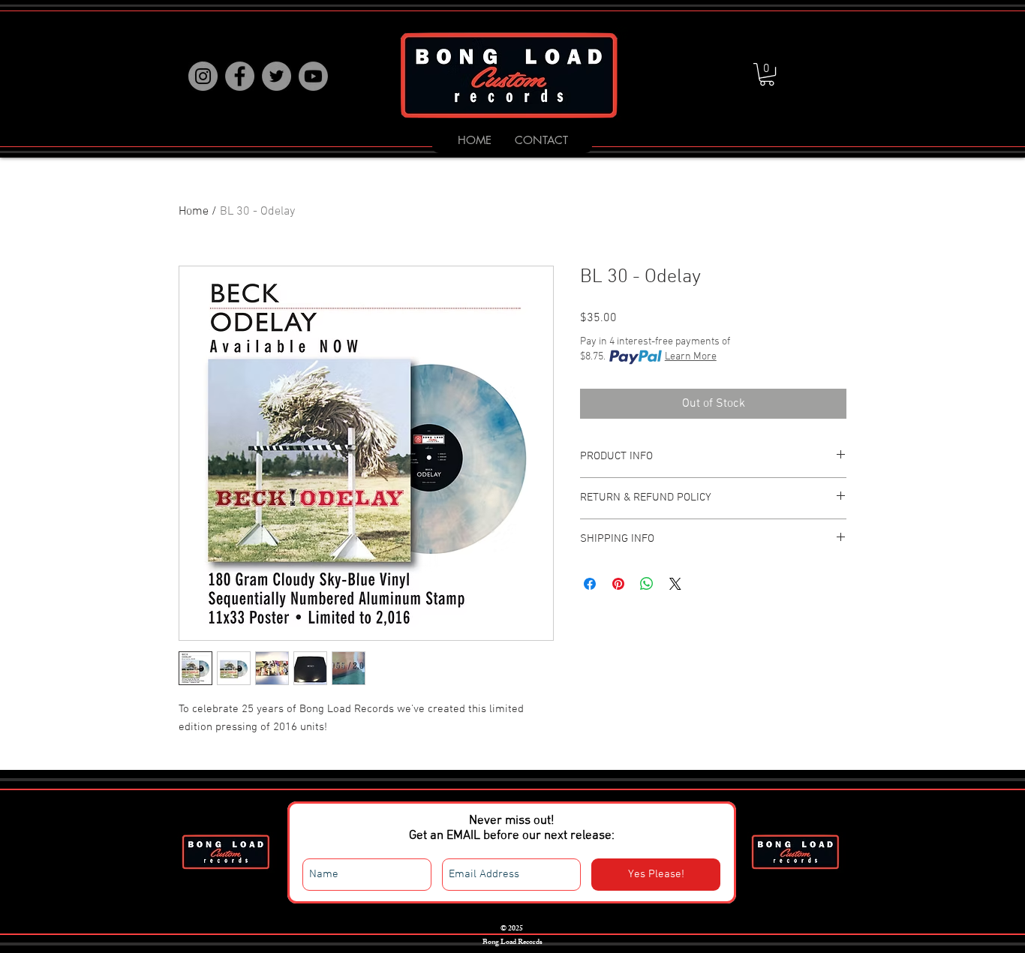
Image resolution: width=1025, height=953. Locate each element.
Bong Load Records (512, 942)
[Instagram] (203, 76)
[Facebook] (239, 76)
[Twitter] (276, 76)
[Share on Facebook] (590, 584)
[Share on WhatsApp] (647, 584)
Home (194, 211)
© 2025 (511, 929)
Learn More (691, 356)
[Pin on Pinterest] (618, 584)
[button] (766, 74)
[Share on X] (675, 584)
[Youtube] (313, 76)
